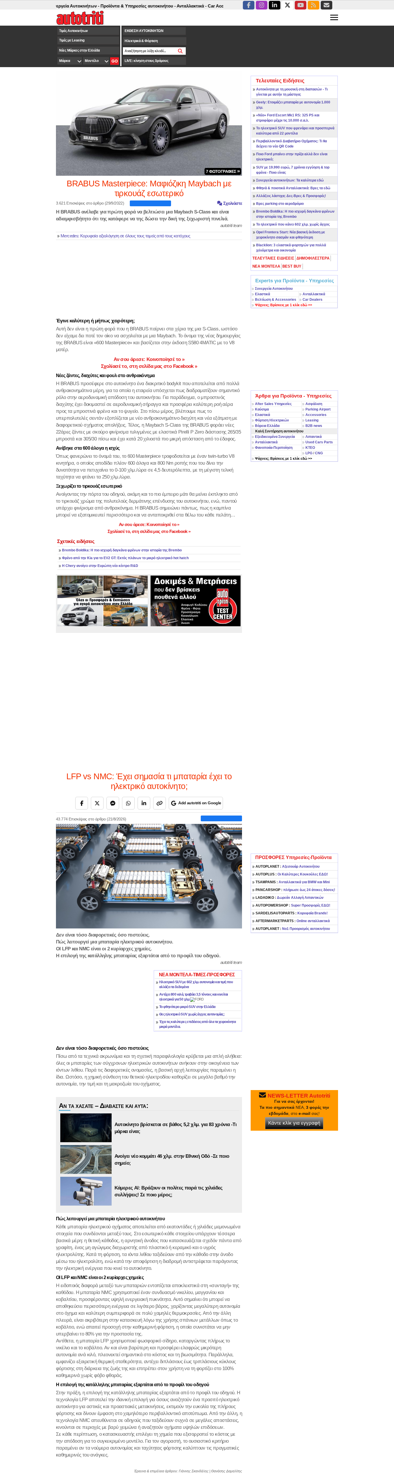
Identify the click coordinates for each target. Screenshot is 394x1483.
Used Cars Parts (319, 442)
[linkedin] (274, 5)
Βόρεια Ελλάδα (267, 426)
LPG (308, 453)
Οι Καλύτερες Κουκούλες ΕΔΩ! (292, 874)
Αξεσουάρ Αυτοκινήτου (288, 867)
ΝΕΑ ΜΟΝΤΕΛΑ (266, 266)
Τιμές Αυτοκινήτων (73, 31)
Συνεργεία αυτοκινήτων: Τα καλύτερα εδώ (290, 180)
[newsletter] (326, 5)
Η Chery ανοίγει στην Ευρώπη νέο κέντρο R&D (100, 566)
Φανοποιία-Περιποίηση (273, 448)
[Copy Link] (159, 803)
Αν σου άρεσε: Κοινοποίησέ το (149, 359)
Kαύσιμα (262, 409)
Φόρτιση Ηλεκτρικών (272, 420)
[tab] (274, 258)
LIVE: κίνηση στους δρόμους (146, 61)
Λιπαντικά (313, 437)
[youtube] (300, 5)
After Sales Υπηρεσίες (273, 404)
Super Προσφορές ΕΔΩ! (293, 905)
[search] (180, 51)
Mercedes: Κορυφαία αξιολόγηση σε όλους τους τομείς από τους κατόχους (125, 236)
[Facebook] (81, 803)
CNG (319, 453)
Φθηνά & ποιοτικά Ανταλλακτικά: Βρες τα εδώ (293, 188)
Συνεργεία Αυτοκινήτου (274, 289)
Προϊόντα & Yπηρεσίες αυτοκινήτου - (116, 5)
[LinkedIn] (144, 803)
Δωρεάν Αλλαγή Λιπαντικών (290, 898)
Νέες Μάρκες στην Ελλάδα (79, 50)
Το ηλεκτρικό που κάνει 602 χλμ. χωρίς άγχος (293, 224)
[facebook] (248, 5)
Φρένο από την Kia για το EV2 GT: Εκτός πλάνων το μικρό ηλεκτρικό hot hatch (125, 558)
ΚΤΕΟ (310, 448)
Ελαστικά (262, 294)
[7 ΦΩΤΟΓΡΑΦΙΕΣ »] (149, 123)
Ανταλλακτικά (314, 294)
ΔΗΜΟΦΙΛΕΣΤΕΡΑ (313, 258)
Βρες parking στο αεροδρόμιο (280, 204)
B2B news (313, 426)
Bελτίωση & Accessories (275, 300)
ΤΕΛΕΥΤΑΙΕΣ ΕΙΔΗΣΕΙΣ (273, 258)
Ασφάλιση (313, 404)
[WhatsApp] (128, 803)
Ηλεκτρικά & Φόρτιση (141, 41)
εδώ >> (283, 305)
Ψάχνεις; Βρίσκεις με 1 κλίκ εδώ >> (283, 459)
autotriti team (231, 225)
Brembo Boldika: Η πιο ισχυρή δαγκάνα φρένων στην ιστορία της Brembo (122, 550)
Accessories (316, 415)
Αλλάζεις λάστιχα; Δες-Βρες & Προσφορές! (291, 196)
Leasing (311, 420)
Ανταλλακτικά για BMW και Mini (293, 882)
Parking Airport (318, 409)
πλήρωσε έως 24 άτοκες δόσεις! (295, 890)
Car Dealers (312, 300)
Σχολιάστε (232, 203)
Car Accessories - (203, 5)
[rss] (313, 5)
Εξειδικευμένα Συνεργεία (275, 437)
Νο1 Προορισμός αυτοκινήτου (293, 929)
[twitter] (287, 5)
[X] (97, 803)
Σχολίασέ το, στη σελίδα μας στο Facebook (149, 366)
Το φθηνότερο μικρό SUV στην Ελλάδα (187, 1007)
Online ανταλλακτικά (293, 921)
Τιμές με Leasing (71, 40)
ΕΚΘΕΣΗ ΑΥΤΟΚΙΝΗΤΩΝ (144, 31)
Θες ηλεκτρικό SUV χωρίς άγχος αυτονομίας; (191, 1014)
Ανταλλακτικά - (169, 5)
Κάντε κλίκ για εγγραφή (294, 1123)
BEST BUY (291, 266)
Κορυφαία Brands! (292, 913)
